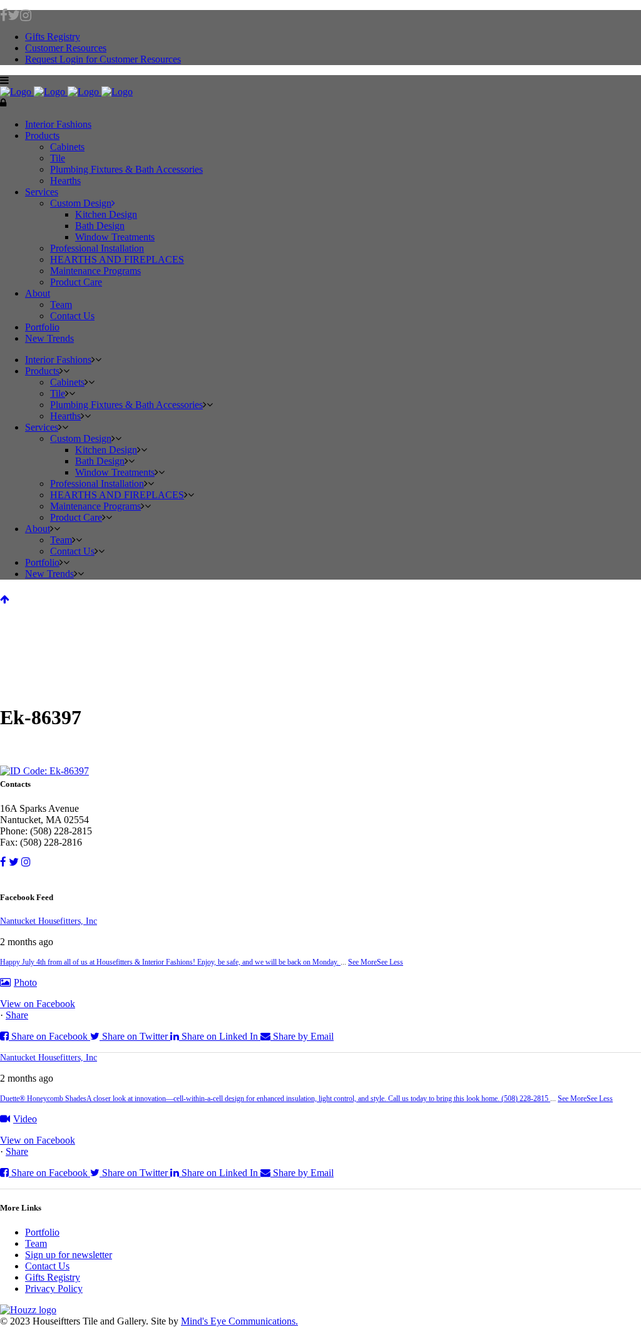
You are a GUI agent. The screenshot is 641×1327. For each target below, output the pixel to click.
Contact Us (47, 1266)
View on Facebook (37, 1003)
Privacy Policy (54, 1288)
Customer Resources (65, 48)
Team (36, 1243)
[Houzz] (320, 1310)
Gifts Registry (52, 36)
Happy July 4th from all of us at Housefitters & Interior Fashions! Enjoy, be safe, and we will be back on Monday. (170, 962)
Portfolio (42, 1232)
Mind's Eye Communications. (239, 1321)
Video (25, 1119)
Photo (25, 982)
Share (17, 1015)
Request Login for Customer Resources (103, 59)
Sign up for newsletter (68, 1254)
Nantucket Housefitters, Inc (48, 921)
